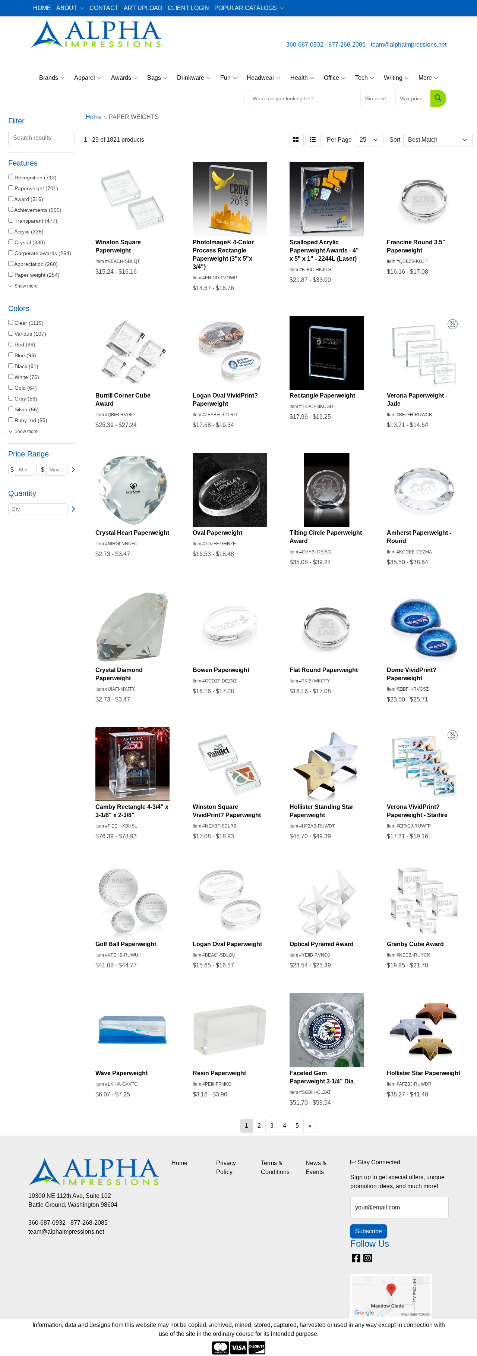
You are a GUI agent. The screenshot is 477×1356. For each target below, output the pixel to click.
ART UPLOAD (143, 8)
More (425, 78)
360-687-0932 (304, 44)
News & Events (316, 1167)
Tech (361, 78)
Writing (393, 78)
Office (331, 78)
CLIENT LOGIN (188, 8)
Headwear (260, 78)
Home (179, 1163)
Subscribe (368, 1231)
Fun (225, 78)
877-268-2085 (347, 44)
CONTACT (104, 8)
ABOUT (66, 8)
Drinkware (190, 78)
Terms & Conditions (275, 1167)
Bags (154, 78)
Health (299, 78)
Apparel (84, 78)
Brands (48, 78)
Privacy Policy (226, 1167)
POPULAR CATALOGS (245, 8)
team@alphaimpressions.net (408, 44)
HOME (42, 8)
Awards (121, 78)
